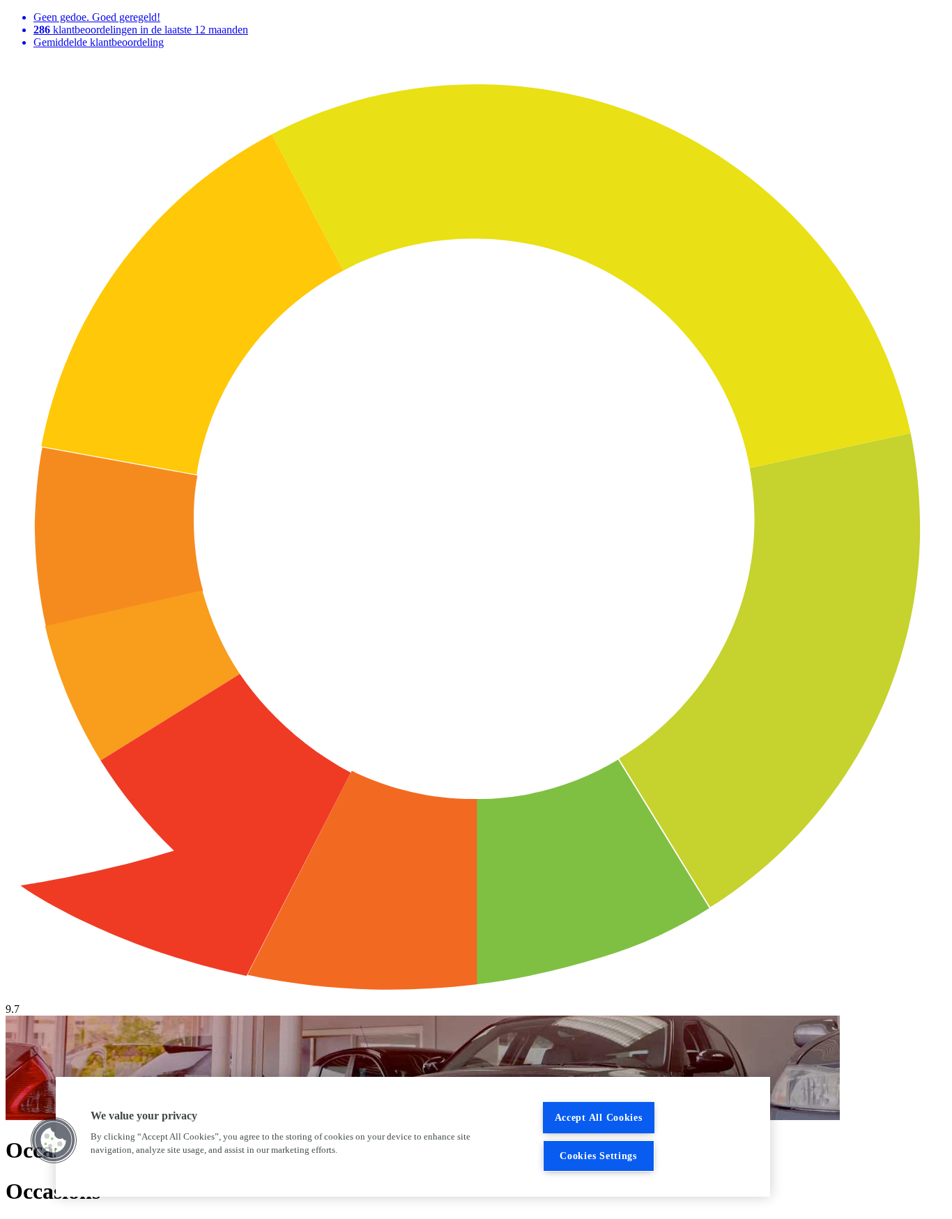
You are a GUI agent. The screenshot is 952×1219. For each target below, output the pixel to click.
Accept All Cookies (599, 1117)
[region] (413, 1137)
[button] (53, 1140)
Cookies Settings (598, 1155)
